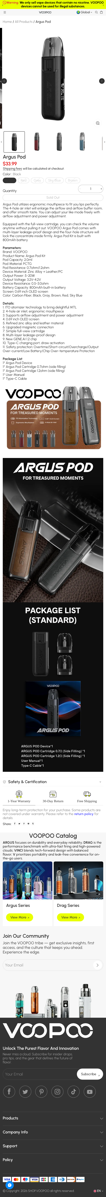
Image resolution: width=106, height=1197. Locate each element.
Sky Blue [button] (54, 180)
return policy (84, 814)
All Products (24, 22)
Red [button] (23, 180)
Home (7, 22)
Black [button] (10, 180)
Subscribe (88, 1074)
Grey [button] (37, 180)
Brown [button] (72, 180)
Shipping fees (12, 168)
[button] (5, 12)
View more (18, 917)
